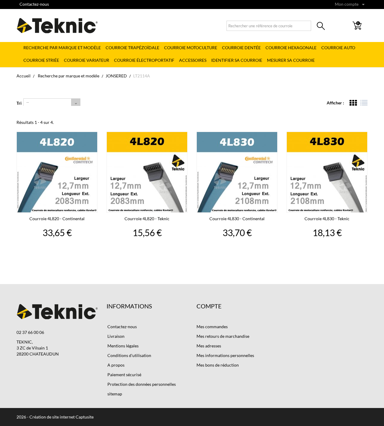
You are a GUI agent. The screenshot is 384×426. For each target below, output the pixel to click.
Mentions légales (122, 345)
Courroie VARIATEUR (86, 60)
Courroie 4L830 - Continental (237, 218)
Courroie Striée (41, 60)
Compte (209, 306)
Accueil (23, 75)
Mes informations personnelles (225, 355)
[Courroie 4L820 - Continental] (57, 172)
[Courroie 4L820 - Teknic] (147, 172)
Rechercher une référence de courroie (321, 27)
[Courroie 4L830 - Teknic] (327, 172)
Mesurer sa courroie (291, 60)
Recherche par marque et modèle (62, 47)
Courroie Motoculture (190, 47)
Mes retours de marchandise (222, 336)
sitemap (114, 393)
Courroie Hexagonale (291, 47)
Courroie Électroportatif (144, 60)
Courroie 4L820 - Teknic (147, 218)
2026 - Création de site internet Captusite (55, 416)
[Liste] (364, 102)
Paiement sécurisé (123, 374)
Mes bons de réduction (217, 365)
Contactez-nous (34, 4)
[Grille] (353, 102)
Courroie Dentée (241, 47)
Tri (19, 103)
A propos (115, 365)
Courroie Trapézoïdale (132, 47)
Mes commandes (212, 326)
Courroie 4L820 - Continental (57, 218)
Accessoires (192, 60)
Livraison (115, 336)
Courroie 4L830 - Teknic (327, 218)
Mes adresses (208, 345)
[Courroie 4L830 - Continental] (237, 172)
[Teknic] (57, 25)
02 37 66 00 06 (30, 332)
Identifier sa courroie (236, 60)
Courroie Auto (338, 47)
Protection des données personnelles (141, 384)
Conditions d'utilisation (128, 355)
